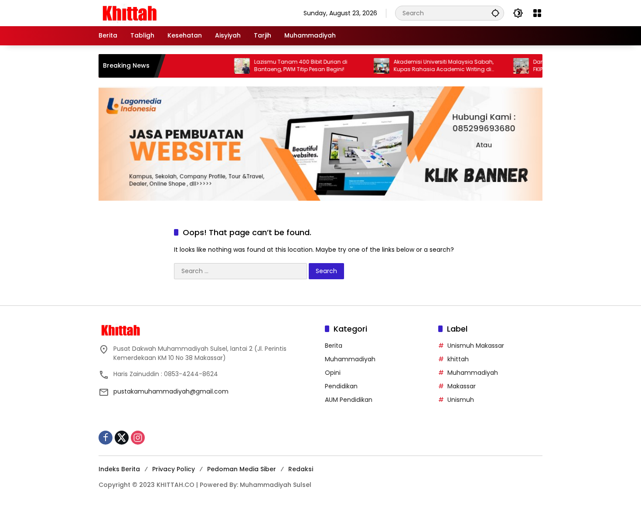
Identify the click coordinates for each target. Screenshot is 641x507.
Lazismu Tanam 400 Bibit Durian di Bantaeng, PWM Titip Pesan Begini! (285, 65)
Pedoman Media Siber (241, 469)
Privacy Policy (173, 469)
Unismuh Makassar (475, 345)
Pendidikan (341, 386)
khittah (458, 359)
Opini (333, 372)
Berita (333, 345)
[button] (495, 13)
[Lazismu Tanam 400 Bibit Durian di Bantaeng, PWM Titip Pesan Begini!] (227, 66)
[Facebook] (106, 438)
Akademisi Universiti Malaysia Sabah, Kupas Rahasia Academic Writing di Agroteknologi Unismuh (428, 65)
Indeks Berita (119, 469)
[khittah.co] (175, 12)
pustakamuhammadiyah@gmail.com (170, 391)
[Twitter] (122, 438)
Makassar (461, 386)
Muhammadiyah (350, 359)
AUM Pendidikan (348, 399)
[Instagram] (138, 438)
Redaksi (300, 469)
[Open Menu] (537, 13)
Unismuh (460, 399)
